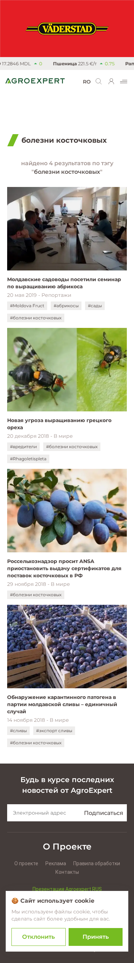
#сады (95, 305)
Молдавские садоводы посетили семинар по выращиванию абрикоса (64, 283)
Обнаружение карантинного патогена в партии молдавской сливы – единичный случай (62, 704)
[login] (111, 81)
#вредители (23, 446)
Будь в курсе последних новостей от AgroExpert (67, 785)
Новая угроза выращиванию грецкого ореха (59, 424)
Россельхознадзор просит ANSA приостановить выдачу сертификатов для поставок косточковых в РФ (64, 568)
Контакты (67, 872)
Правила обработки (96, 863)
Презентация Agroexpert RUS (67, 889)
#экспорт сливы (54, 730)
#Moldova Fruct (27, 305)
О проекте (26, 863)
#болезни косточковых (35, 317)
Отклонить (38, 936)
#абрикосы (66, 305)
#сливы (18, 730)
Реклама (55, 863)
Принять (96, 936)
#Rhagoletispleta (28, 458)
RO (87, 81)
